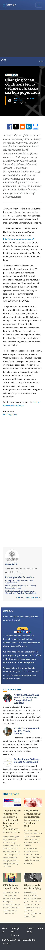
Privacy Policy (30, 930)
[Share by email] (22, 126)
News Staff (21, 99)
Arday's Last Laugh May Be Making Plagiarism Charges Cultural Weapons (26, 698)
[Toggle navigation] (38, 5)
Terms (40, 928)
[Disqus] (22, 448)
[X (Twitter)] (5, 60)
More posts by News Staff (27, 598)
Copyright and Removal (15, 931)
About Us (4, 930)
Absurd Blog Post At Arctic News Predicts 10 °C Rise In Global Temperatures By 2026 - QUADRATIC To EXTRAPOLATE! (12, 821)
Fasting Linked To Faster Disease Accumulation (19, 581)
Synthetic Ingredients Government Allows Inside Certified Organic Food (20, 592)
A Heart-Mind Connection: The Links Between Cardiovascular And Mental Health (33, 818)
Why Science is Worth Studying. (32, 887)
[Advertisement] (22, 33)
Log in (41, 61)
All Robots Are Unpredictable (10, 887)
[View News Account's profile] (9, 100)
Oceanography (11, 75)
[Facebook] (2, 60)
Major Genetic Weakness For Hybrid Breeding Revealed (20, 586)
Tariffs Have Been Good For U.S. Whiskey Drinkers (26, 731)
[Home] (10, 5)
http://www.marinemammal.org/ (18, 239)
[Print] (35, 126)
